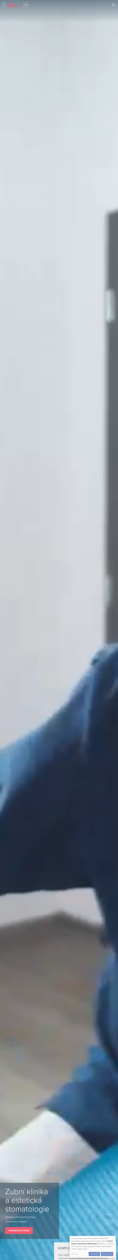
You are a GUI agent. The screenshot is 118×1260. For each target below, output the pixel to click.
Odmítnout (94, 1254)
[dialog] (93, 1247)
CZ (26, 5)
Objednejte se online (19, 1230)
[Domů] (11, 4)
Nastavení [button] (74, 1254)
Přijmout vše (107, 1254)
